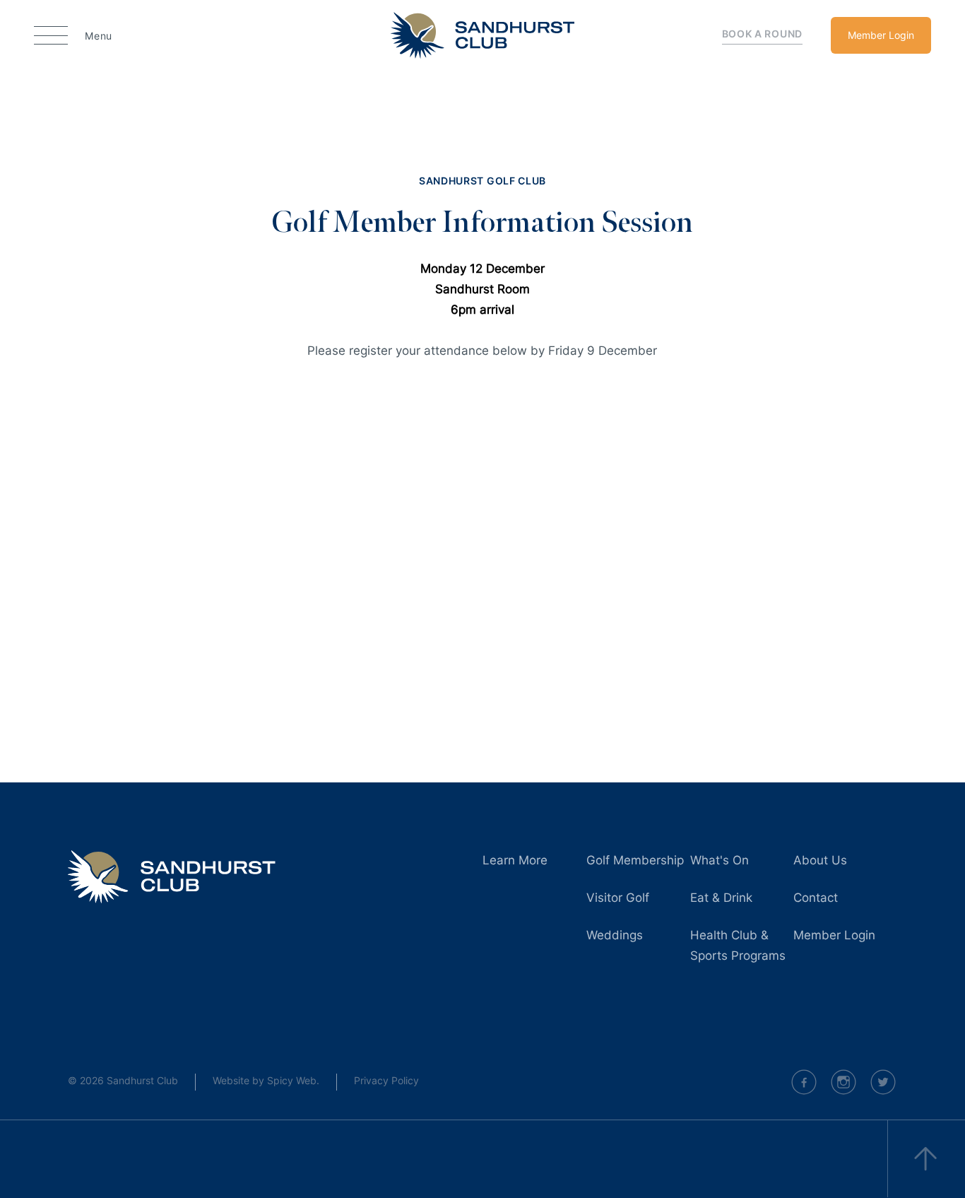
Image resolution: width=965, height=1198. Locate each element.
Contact (815, 898)
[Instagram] (843, 1082)
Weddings (614, 935)
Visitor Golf (617, 898)
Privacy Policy (386, 1080)
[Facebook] (804, 1082)
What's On (719, 860)
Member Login (881, 35)
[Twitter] (883, 1082)
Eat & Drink (721, 898)
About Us (820, 860)
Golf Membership (635, 860)
